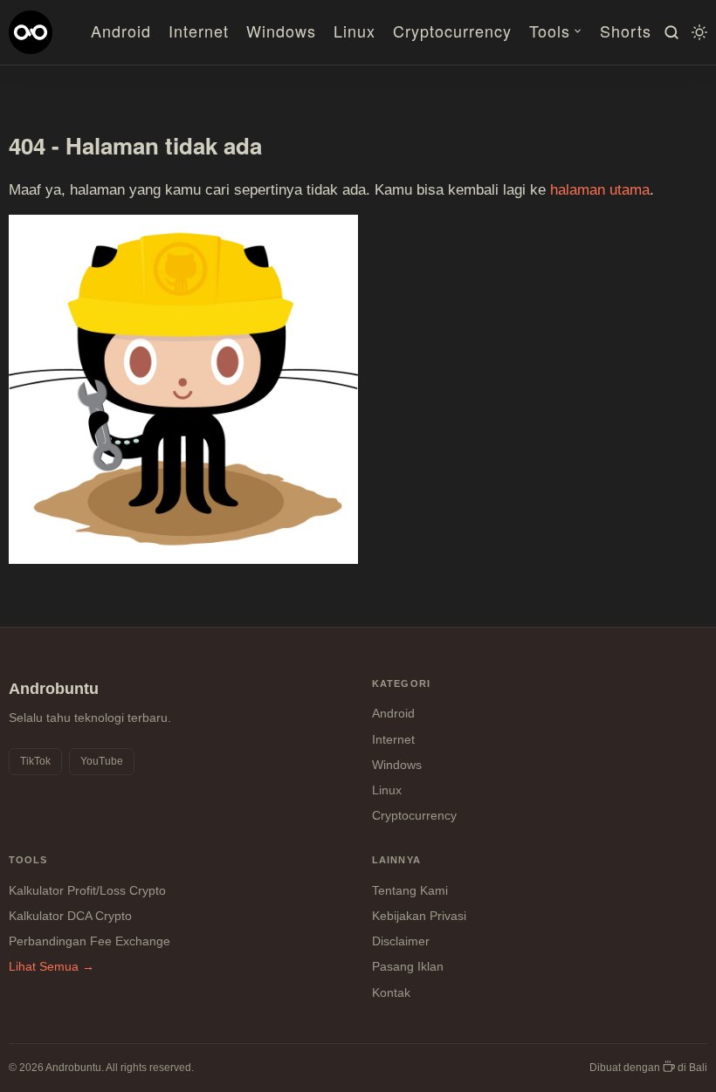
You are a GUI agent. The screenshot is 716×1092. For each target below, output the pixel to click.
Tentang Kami (410, 890)
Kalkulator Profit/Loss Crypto (87, 890)
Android (121, 30)
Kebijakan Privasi (419, 916)
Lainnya (396, 860)
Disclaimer (401, 941)
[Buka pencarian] (668, 32)
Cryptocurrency (452, 30)
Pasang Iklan (408, 966)
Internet (199, 30)
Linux (354, 30)
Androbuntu (54, 688)
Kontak (391, 992)
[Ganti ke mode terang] (696, 32)
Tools (549, 30)
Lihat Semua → (51, 966)
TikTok (35, 761)
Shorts (625, 30)
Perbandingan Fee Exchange (89, 941)
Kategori (401, 683)
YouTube (101, 761)
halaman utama (600, 190)
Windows (281, 30)
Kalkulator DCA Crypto (70, 916)
